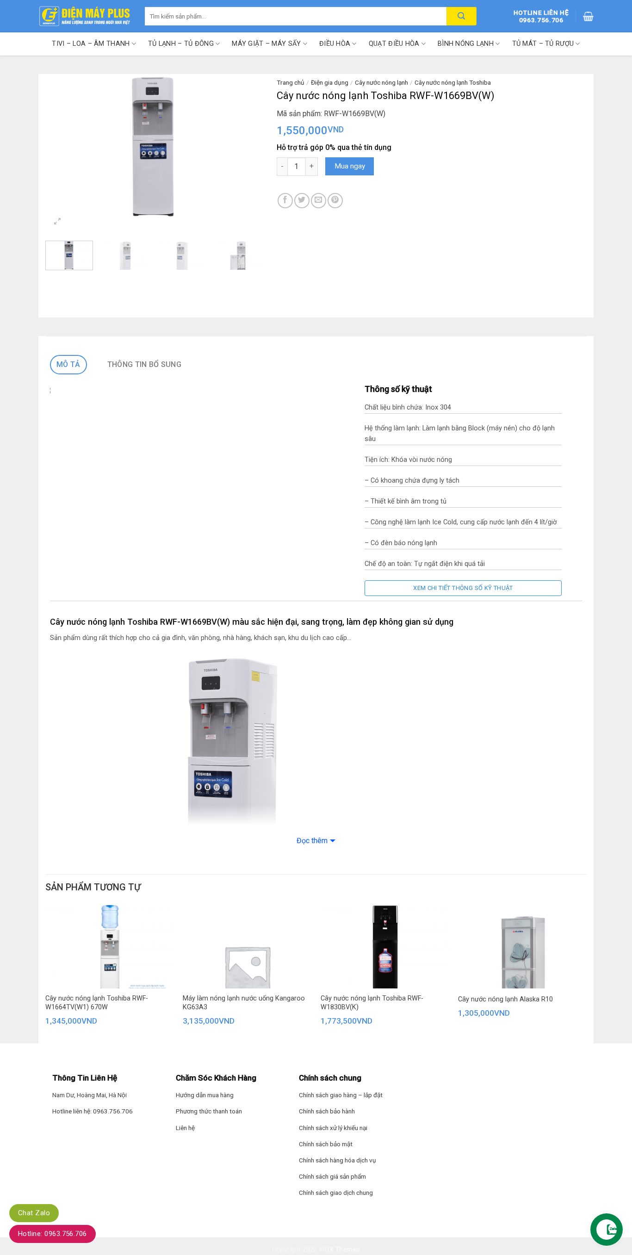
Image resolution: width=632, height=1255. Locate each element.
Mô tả (68, 364)
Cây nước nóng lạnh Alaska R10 (505, 999)
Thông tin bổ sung (144, 364)
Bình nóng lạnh (466, 44)
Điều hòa (334, 44)
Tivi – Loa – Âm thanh (91, 44)
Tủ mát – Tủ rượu (543, 44)
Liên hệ (185, 1127)
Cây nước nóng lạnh (381, 82)
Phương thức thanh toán (209, 1111)
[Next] (246, 146)
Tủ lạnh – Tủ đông (181, 44)
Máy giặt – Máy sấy (266, 44)
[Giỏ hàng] (588, 16)
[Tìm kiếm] (461, 16)
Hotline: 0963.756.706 (52, 1234)
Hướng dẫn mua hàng (205, 1095)
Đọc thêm (312, 840)
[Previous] (61, 146)
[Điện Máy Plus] (84, 16)
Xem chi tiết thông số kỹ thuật (463, 587)
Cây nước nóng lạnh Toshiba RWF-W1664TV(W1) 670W (96, 1002)
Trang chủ (290, 82)
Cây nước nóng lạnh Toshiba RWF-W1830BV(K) (372, 1002)
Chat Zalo (34, 1213)
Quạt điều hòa (394, 44)
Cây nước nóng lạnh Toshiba (453, 82)
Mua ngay (350, 166)
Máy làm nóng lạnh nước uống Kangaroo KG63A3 (244, 1002)
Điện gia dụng (329, 82)
